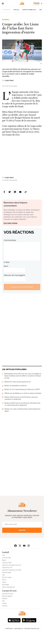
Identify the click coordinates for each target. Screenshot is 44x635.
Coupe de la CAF (7, 567)
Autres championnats (8, 587)
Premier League (7, 577)
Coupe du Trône (7, 562)
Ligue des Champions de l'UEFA (11, 570)
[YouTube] (24, 545)
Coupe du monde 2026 (29, 9)
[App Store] (14, 620)
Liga (3, 575)
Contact (4, 603)
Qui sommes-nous (7, 593)
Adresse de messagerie (14, 275)
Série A (4, 580)
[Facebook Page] (15, 545)
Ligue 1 (4, 582)
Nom (6, 266)
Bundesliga (5, 584)
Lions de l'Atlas (6, 558)
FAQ (3, 601)
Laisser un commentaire (22, 287)
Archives (4, 606)
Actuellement (6, 9)
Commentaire (10, 240)
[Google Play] (29, 620)
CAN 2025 (16, 9)
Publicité (4, 598)
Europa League (6, 572)
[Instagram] (28, 545)
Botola (4, 560)
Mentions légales (7, 596)
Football (6, 19)
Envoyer (22, 530)
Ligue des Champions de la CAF (11, 565)
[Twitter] (20, 545)
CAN (3, 555)
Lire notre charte (10, 223)
